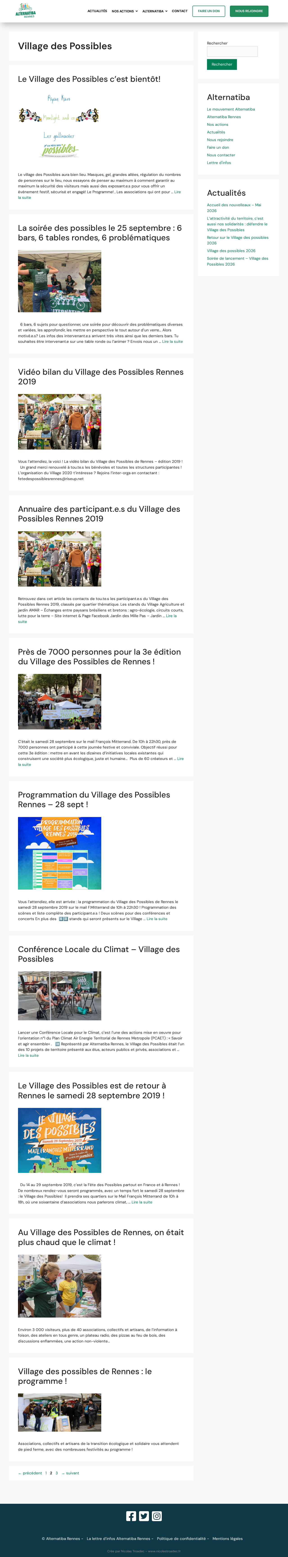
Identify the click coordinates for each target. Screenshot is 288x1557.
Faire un (214, 147)
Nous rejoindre (249, 11)
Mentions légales (228, 1538)
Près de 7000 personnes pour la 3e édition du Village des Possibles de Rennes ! (99, 657)
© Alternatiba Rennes (61, 1538)
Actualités (97, 11)
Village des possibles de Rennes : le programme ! (85, 1376)
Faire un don (209, 11)
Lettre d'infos (219, 162)
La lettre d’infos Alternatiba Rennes (118, 1538)
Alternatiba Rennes (224, 116)
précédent (30, 1473)
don (225, 147)
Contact (180, 11)
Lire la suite (172, 341)
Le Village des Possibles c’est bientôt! (89, 79)
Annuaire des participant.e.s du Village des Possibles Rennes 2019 (99, 514)
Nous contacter (221, 155)
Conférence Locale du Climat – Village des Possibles (99, 954)
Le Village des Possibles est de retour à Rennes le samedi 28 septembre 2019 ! (92, 1090)
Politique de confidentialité (181, 1538)
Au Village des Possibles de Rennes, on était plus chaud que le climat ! (101, 1237)
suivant (70, 1473)
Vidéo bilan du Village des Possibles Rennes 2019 (101, 377)
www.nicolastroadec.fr (164, 1551)
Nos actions (123, 11)
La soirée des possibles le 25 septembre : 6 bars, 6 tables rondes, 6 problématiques (100, 233)
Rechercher (217, 43)
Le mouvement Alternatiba (231, 109)
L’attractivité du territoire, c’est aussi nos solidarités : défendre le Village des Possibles (237, 224)
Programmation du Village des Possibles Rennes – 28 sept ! (94, 799)
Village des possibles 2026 (231, 250)
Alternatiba (153, 11)
